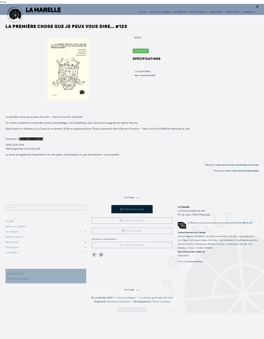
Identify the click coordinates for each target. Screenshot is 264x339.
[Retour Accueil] (14, 9)
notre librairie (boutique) (245, 170)
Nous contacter (133, 230)
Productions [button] (232, 12)
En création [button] (180, 12)
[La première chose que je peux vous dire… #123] (68, 68)
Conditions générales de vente (156, 297)
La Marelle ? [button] (248, 12)
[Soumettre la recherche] (83, 207)
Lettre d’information (133, 220)
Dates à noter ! (15, 273)
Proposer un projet (133, 209)
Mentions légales (126, 297)
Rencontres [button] (216, 12)
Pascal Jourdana (161, 301)
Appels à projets (198, 12)
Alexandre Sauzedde (118, 301)
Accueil (143, 12)
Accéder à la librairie (134, 245)
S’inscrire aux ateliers (18, 278)
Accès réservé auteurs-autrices (132, 310)
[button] (66, 9)
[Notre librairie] (46, 257)
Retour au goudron (160, 12)
